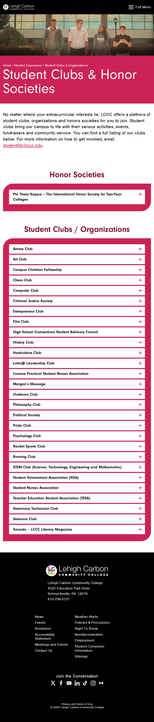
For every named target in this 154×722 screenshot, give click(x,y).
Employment (84, 640)
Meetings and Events (51, 644)
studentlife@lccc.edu (22, 145)
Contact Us (43, 650)
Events (40, 622)
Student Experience (28, 65)
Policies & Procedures (92, 622)
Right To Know (86, 628)
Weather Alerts (86, 616)
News (39, 616)
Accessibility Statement (45, 636)
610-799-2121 (59, 599)
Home (7, 65)
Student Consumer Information (89, 648)
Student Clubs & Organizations (66, 65)
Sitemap (81, 656)
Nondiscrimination (89, 634)
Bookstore (43, 628)
